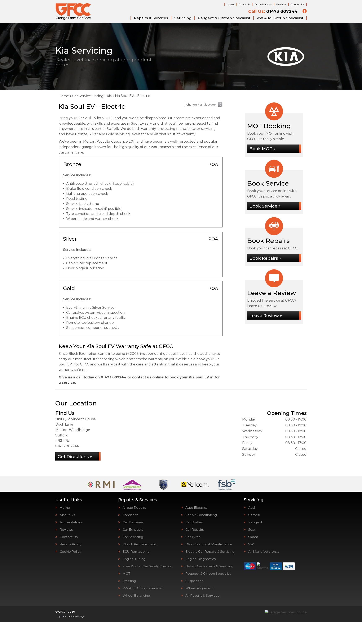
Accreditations (263, 4)
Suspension (194, 580)
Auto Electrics (196, 507)
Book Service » (265, 206)
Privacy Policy (70, 544)
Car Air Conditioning (201, 514)
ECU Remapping (136, 551)
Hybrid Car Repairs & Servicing (209, 566)
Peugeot (255, 522)
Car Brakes (194, 522)
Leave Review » (266, 315)
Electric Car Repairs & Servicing (209, 551)
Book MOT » (262, 148)
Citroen (254, 514)
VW (251, 544)
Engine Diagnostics (200, 558)
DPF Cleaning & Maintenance (208, 544)
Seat (251, 529)
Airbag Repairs (134, 507)
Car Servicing (133, 536)
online (158, 377)
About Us (244, 4)
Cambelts (130, 514)
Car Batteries (133, 522)
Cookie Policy (70, 551)
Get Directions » (75, 456)
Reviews (281, 4)
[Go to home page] (73, 11)
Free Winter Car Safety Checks (147, 566)
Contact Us (297, 4)
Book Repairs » (265, 258)
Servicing (182, 18)
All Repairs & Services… (203, 595)
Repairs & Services (151, 18)
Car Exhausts (133, 529)
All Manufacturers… (263, 551)
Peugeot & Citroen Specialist (224, 18)
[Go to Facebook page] (305, 11)
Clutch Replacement (139, 544)
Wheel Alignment (199, 588)
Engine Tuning (134, 558)
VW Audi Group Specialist (280, 18)
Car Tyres (192, 536)
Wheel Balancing (136, 595)
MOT (126, 573)
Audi (251, 507)
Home (230, 4)
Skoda (253, 536)
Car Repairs (194, 529)
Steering (129, 580)
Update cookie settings (70, 616)
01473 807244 (272, 11)
